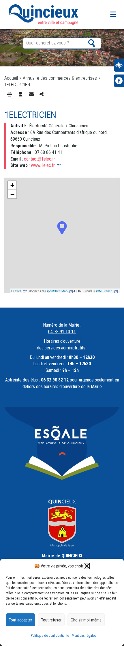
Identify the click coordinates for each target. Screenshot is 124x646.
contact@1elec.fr (39, 159)
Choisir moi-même (86, 620)
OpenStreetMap (56, 290)
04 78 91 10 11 (62, 331)
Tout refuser (51, 620)
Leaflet (16, 290)
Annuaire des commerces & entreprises (60, 78)
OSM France (103, 290)
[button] (87, 566)
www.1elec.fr (43, 165)
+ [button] (12, 185)
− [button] (12, 194)
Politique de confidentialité (50, 636)
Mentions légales (84, 636)
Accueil (11, 78)
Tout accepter (20, 620)
